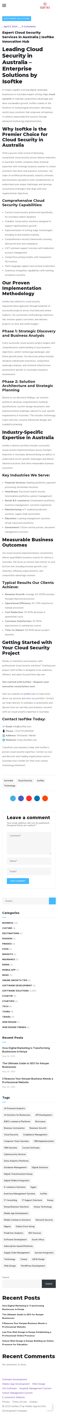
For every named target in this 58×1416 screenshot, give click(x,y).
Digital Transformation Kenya (18, 1174)
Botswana (40, 1121)
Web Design (9, 1022)
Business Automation (14, 1128)
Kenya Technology (43, 1206)
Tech (5, 1006)
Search (5, 1277)
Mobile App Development (16, 1213)
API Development (43, 1115)
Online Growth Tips (14, 980)
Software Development (17, 985)
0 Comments (29, 26)
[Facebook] (21, 798)
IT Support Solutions (32, 1200)
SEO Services (34, 1233)
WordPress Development (33, 1265)
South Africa (38, 1239)
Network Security (44, 1219)
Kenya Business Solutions (16, 1206)
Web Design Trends (14, 1027)
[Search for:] (29, 901)
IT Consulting (10, 1200)
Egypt (33, 1187)
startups (8, 1001)
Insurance (8, 959)
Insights (7, 954)
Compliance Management (35, 1134)
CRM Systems (10, 1147)
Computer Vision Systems (16, 1141)
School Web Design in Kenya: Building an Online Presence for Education (28, 1343)
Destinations (10, 933)
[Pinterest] (29, 798)
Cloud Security (25, 780)
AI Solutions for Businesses (17, 1115)
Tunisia (23, 1259)
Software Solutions (17, 18)
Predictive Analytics (13, 1233)
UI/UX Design (38, 1259)
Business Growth (38, 1128)
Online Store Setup (25, 1226)
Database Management (15, 1167)
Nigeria (7, 1226)
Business (7, 923)
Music (5, 975)
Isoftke (40, 780)
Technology (9, 785)
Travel (6, 1016)
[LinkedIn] (37, 798)
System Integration (44, 1252)
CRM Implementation (44, 1141)
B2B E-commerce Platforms (17, 1121)
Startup (7, 996)
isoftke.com (29, 694)
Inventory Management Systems (19, 1193)
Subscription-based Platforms (18, 1246)
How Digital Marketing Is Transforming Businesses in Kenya (26, 1050)
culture (7, 928)
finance (7, 943)
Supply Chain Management (17, 1252)
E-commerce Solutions (15, 1187)
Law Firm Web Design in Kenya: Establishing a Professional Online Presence (26, 1334)
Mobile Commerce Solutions (17, 1219)
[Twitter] (13, 798)
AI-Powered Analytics (14, 1108)
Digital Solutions (40, 1167)
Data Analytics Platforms (16, 1160)
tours (6, 1011)
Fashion (7, 938)
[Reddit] (45, 798)
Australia (8, 780)
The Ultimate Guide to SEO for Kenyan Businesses (25, 1065)
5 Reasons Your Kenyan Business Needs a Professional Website (27, 1080)
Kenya (5, 964)
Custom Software (31, 1147)
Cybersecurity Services (15, 1154)
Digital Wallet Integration (16, 1180)
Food (5, 949)
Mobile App (9, 969)
